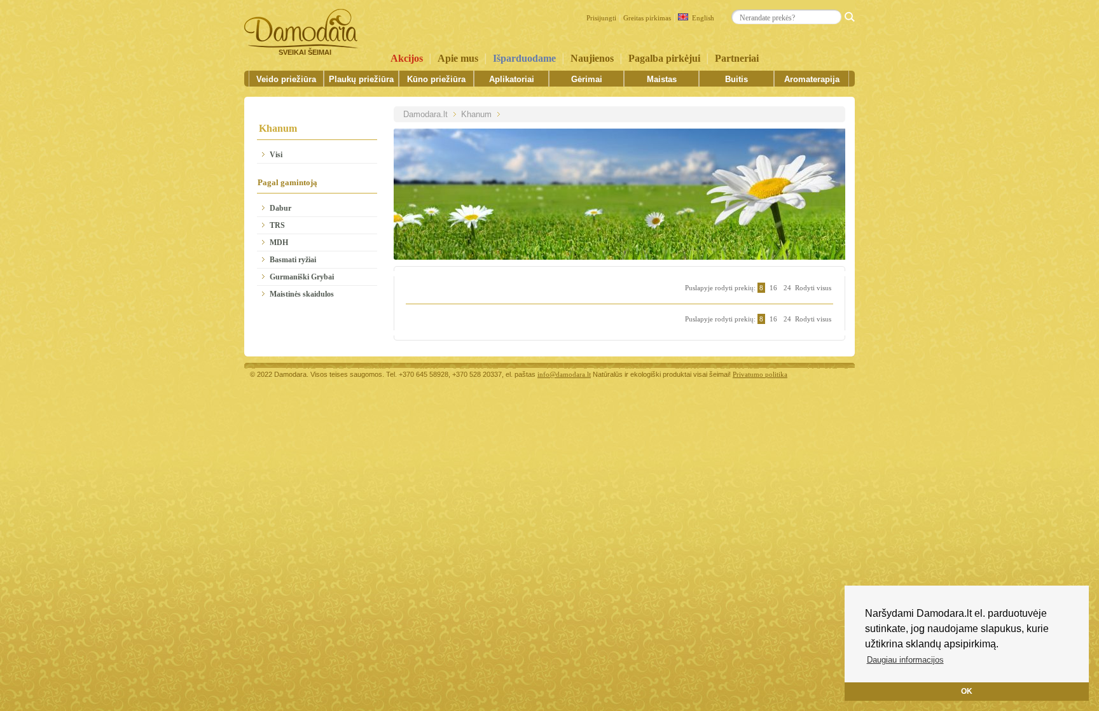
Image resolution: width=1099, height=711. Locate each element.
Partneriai (737, 58)
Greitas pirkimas (647, 18)
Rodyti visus (813, 288)
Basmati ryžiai (293, 259)
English (701, 18)
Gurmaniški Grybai (302, 276)
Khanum (476, 114)
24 (787, 288)
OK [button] (966, 691)
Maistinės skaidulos (302, 294)
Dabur (280, 208)
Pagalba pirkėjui (664, 58)
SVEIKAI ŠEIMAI (305, 52)
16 (773, 288)
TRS (277, 225)
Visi (276, 154)
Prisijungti (601, 18)
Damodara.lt (425, 114)
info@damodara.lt (564, 374)
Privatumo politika (760, 374)
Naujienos (592, 58)
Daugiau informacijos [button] (905, 660)
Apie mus (458, 58)
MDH (279, 242)
